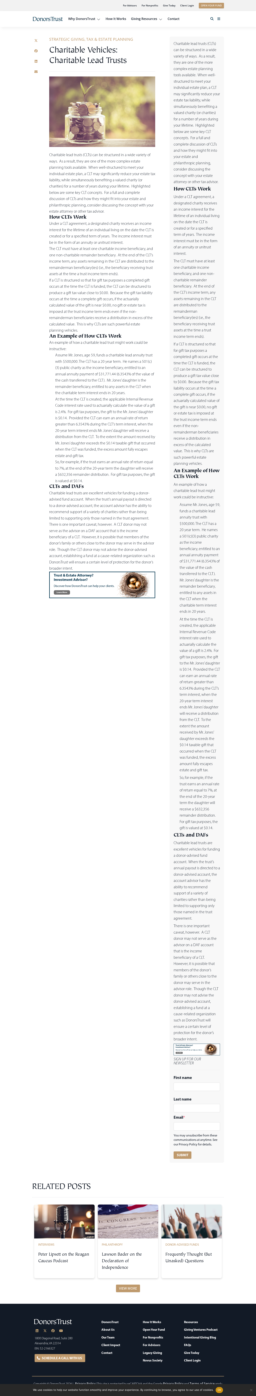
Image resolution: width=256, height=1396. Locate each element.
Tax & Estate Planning (109, 39)
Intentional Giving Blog (200, 1337)
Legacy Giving (152, 1353)
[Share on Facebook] (36, 51)
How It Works (116, 19)
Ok (219, 1389)
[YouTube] (61, 1331)
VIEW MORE (128, 1288)
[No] (251, 1390)
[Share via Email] (36, 72)
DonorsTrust (110, 1322)
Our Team (108, 1337)
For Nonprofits (150, 5)
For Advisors (130, 5)
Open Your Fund (154, 1330)
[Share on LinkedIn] (36, 61)
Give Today (169, 5)
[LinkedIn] (37, 1331)
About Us (108, 1330)
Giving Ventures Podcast (201, 1330)
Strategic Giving (67, 39)
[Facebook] (53, 1331)
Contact (173, 19)
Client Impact (110, 1345)
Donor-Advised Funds (182, 1244)
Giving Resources (144, 19)
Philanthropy (112, 1244)
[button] (212, 19)
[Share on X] (36, 41)
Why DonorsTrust (81, 19)
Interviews (46, 1244)
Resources (191, 1322)
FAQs (187, 1345)
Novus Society (152, 1360)
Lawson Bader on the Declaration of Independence (122, 1261)
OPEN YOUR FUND (211, 5)
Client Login (187, 5)
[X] (45, 1331)
